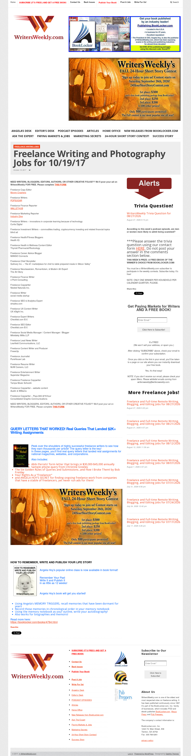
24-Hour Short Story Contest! (127, 136)
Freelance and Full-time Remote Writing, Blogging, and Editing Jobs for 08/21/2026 (153, 422)
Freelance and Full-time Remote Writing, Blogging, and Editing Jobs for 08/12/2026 (153, 442)
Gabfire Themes (172, 753)
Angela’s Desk (21, 131)
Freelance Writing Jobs (26, 146)
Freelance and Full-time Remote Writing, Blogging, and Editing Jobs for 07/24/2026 (153, 501)
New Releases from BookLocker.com (151, 131)
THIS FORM (60, 184)
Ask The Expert (23, 136)
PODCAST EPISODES (70, 131)
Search (175, 2)
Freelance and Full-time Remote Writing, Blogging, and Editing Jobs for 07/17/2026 (153, 520)
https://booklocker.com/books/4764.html (34, 622)
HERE (140, 248)
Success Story (163, 136)
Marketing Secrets (87, 136)
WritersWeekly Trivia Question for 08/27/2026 (149, 214)
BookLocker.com (163, 711)
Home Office (112, 131)
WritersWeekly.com (27, 753)
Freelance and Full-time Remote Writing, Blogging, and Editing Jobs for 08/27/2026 (153, 403)
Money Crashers (18, 192)
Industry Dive (16, 216)
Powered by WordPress (144, 753)
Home (13, 2)
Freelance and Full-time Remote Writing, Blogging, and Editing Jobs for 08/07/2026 (153, 461)
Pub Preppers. (157, 714)
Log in (130, 753)
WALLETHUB (16, 208)
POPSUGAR (16, 200)
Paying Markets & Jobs (53, 136)
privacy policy (147, 740)
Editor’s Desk (44, 131)
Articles (93, 131)
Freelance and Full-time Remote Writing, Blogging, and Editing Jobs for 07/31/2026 (153, 481)
